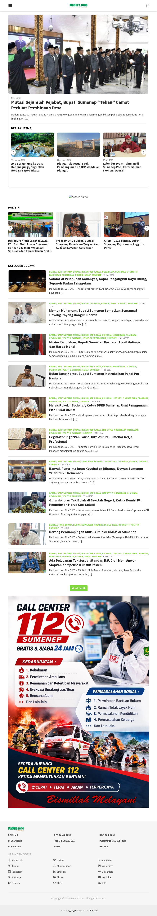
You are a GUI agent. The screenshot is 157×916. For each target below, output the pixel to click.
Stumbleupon (64, 866)
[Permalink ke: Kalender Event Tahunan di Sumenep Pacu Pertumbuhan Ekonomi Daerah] (78, 145)
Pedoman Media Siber (112, 841)
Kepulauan (95, 271)
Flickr (59, 883)
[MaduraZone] (78, 5)
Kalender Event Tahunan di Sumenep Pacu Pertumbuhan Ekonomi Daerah (76, 167)
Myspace (16, 877)
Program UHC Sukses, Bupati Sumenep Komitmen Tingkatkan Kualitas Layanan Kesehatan (77, 244)
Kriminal (107, 335)
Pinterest (106, 860)
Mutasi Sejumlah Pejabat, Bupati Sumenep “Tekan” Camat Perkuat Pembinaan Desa (70, 105)
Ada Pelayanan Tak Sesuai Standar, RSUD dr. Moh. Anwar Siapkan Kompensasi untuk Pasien (92, 562)
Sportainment (118, 303)
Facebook (17, 860)
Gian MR (93, 910)
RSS (104, 883)
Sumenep (96, 275)
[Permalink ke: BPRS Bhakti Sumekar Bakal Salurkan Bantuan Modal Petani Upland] (124, 145)
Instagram (17, 871)
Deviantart (107, 871)
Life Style (118, 398)
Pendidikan (68, 275)
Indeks (103, 846)
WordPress (107, 866)
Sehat (87, 275)
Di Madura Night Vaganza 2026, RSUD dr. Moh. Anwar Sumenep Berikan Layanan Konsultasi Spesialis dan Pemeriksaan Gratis (30, 246)
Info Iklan (14, 846)
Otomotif (132, 271)
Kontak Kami (107, 835)
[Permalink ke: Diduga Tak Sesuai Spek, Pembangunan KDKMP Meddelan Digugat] (32, 145)
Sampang (76, 338)
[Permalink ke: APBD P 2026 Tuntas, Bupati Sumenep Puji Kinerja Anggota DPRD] (126, 224)
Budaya (76, 271)
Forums (13, 835)
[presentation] (13, 152)
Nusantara (108, 271)
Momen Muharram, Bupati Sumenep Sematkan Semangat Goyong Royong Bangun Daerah (93, 312)
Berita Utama (64, 271)
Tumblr (15, 866)
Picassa (16, 883)
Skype (60, 877)
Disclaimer (15, 841)
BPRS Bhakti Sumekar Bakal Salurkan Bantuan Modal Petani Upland (123, 167)
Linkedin (61, 871)
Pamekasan (55, 275)
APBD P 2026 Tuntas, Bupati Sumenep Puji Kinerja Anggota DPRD (124, 244)
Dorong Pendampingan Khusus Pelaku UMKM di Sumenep (92, 532)
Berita (52, 271)
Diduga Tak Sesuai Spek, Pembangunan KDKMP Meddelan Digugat (32, 167)
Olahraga (120, 271)
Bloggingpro (71, 910)
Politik (79, 275)
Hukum (85, 271)
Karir (57, 846)
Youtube (106, 877)
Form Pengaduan (64, 841)
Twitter (60, 860)
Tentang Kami (62, 835)
